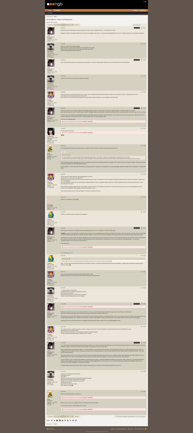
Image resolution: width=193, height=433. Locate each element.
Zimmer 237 (51, 225)
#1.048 (144, 145)
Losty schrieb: (65, 155)
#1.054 (144, 271)
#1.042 (144, 43)
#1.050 (144, 197)
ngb (50, 159)
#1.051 (144, 211)
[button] (61, 10)
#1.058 (144, 342)
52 (60, 25)
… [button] (56, 25)
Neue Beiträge (49, 12)
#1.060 (144, 391)
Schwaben (51, 57)
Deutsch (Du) (51, 429)
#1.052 (144, 228)
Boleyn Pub (51, 105)
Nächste (76, 25)
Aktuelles (57, 10)
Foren (50, 10)
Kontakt (112, 429)
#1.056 (144, 304)
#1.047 (144, 128)
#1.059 (144, 371)
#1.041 (144, 28)
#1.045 (144, 92)
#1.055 (144, 287)
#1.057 (144, 326)
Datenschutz (130, 429)
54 (65, 25)
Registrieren (90, 121)
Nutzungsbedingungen (121, 429)
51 (58, 25)
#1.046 (144, 108)
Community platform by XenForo (96, 431)
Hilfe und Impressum (139, 429)
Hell (145, 1)
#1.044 (144, 76)
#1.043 (144, 60)
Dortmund (51, 143)
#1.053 (144, 255)
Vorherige (50, 25)
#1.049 (144, 174)
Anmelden (84, 121)
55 (68, 25)
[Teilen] (141, 28)
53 (63, 25)
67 (72, 25)
